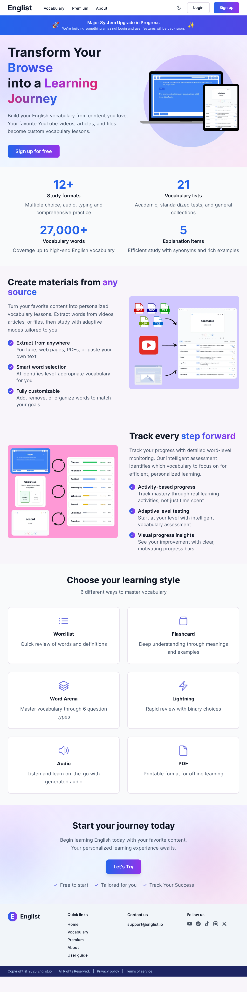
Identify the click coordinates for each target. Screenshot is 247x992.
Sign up (226, 7)
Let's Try (124, 867)
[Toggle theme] (178, 7)
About (101, 8)
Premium (80, 8)
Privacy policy (108, 971)
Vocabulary (54, 8)
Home (73, 924)
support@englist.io (145, 924)
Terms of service (139, 971)
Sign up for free (33, 151)
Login (198, 7)
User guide (78, 955)
